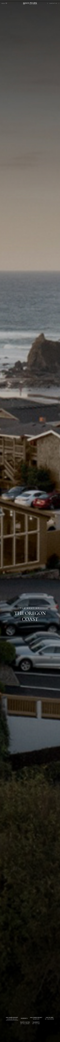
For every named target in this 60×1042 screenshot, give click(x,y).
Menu (3, 3)
